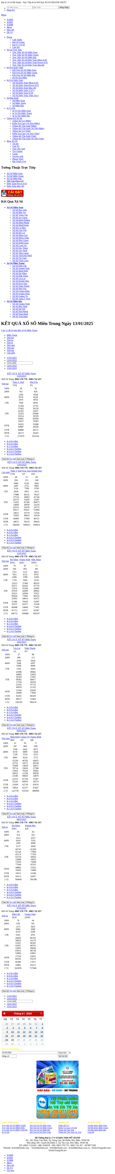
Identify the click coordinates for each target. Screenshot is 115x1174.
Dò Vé (10, 32)
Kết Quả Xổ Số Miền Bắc (40, 1130)
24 (12, 1040)
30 (30, 1024)
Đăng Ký (11, 10)
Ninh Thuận (30, 648)
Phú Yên (34, 382)
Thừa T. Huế (18, 382)
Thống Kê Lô (63, 1126)
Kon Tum (26, 471)
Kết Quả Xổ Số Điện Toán (40, 1132)
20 (30, 1036)
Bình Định (15, 737)
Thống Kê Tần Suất (66, 1130)
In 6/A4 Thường (14, 451)
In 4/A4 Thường (14, 449)
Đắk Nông (36, 559)
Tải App (10, 1170)
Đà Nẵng (14, 559)
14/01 (12, 366)
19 (24, 1036)
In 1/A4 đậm (12, 446)
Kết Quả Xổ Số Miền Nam (40, 1126)
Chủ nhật (6, 472)
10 (12, 1032)
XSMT (10, 22)
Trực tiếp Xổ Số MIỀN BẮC (13, 1128)
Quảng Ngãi (24, 559)
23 (6, 1040)
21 (36, 1036)
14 (36, 1032)
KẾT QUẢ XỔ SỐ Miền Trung (21, 373)
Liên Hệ (91, 1132)
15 (42, 1032)
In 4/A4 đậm (12, 441)
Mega (9, 27)
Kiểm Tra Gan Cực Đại (67, 1128)
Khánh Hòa (36, 471)
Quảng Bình (35, 737)
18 (18, 1036)
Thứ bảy (5, 561)
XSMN (10, 19)
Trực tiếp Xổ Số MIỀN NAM (14, 1126)
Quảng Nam (30, 914)
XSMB (10, 25)
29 (24, 1024)
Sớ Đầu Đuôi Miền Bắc (97, 1130)
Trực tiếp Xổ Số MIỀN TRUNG (15, 1130)
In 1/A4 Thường (14, 454)
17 (12, 1036)
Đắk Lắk (16, 914)
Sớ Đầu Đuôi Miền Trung (98, 1128)
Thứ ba (5, 916)
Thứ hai (5, 384)
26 (6, 1024)
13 (30, 1032)
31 (36, 1024)
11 (18, 1032)
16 (6, 1036)
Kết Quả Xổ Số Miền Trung (41, 1128)
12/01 (12, 360)
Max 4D (10, 30)
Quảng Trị (25, 737)
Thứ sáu (5, 650)
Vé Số (12, 459)
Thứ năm (6, 738)
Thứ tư (5, 827)
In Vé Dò (5, 1132)
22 (42, 1036)
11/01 (12, 358)
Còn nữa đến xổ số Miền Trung (19, 330)
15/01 (12, 368)
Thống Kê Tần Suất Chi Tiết (69, 1132)
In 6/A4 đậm (12, 444)
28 (18, 1024)
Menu (3, 15)
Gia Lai (16, 648)
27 (12, 1024)
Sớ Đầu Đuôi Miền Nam (97, 1126)
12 (24, 1032)
